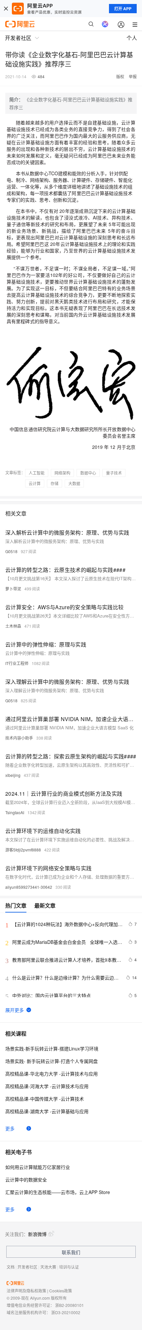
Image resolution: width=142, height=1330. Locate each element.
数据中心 (88, 473)
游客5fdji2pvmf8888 (23, 849)
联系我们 (71, 1252)
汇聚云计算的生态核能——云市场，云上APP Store (57, 1192)
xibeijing (12, 775)
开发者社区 (27, 1267)
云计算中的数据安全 (26, 1179)
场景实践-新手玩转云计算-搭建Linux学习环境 (51, 1048)
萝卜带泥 (13, 588)
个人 (131, 38)
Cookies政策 (60, 1290)
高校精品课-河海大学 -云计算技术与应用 (47, 1086)
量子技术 (114, 473)
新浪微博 (37, 1234)
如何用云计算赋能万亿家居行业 (37, 1167)
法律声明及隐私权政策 (26, 1290)
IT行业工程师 (16, 663)
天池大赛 (48, 1267)
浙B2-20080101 (69, 1305)
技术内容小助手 (19, 738)
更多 (10, 1128)
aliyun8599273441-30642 (28, 887)
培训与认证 (69, 1267)
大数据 (74, 483)
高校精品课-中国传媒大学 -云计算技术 (44, 1098)
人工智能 (37, 473)
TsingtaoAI (14, 812)
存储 (54, 483)
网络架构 (62, 473)
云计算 (35, 483)
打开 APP (122, 9)
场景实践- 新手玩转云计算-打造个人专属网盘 (51, 1061)
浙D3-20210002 (65, 1312)
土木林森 (13, 626)
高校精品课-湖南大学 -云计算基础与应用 (47, 1111)
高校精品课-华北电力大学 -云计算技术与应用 (51, 1073)
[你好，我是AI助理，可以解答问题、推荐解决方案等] (105, 24)
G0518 (11, 551)
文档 (11, 1267)
